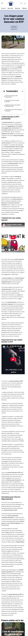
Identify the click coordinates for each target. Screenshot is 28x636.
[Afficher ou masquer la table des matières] (20, 91)
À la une (13, 628)
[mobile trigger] (2, 3)
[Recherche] (21, 3)
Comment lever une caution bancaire (12, 101)
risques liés (10, 126)
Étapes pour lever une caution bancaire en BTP (12, 105)
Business (14, 27)
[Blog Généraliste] (10, 3)
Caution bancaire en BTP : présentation (11, 96)
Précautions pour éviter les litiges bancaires (13, 110)
